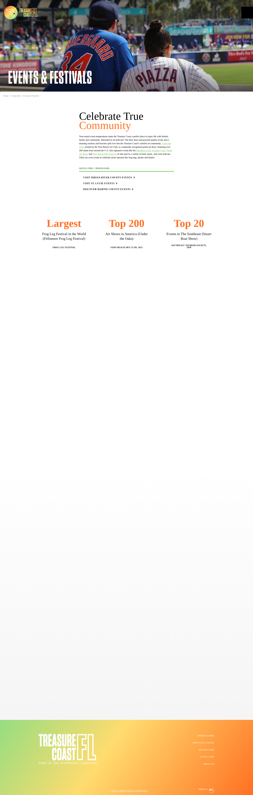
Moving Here (206, 750)
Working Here (205, 736)
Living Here (16, 96)
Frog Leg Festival (64, 248)
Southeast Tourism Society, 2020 (189, 246)
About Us (208, 764)
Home (6, 96)
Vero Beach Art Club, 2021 (126, 248)
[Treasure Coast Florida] (20, 12)
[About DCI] (211, 790)
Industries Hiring (203, 743)
